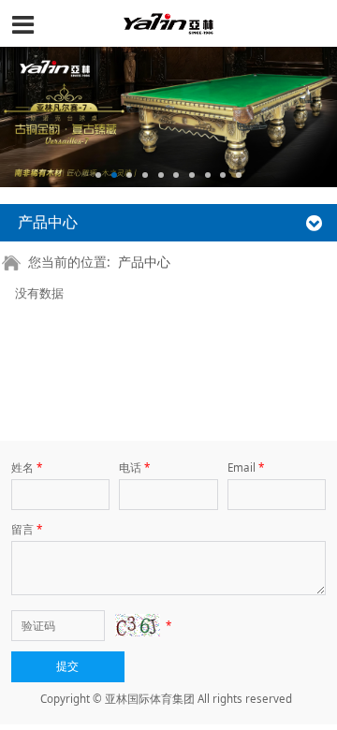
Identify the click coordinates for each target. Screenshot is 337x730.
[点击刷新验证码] (137, 624)
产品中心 (144, 261)
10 (239, 175)
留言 (26, 529)
